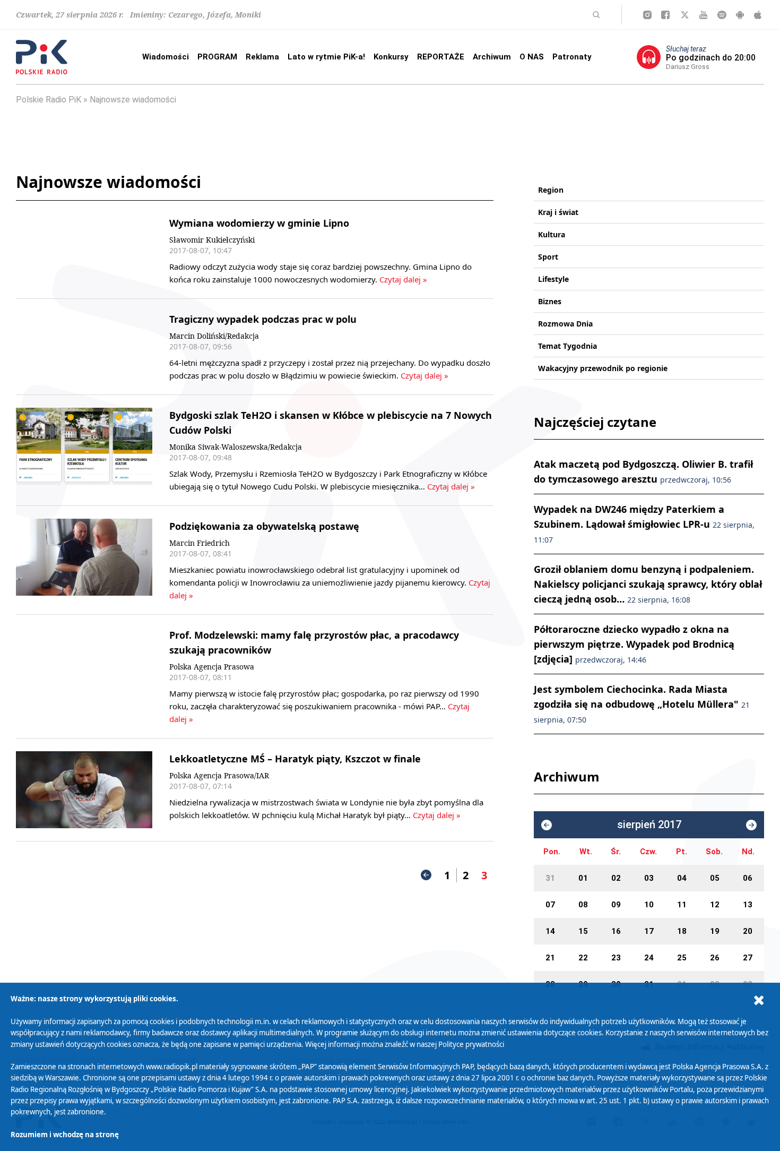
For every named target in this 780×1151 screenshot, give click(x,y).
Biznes (549, 301)
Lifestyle (553, 279)
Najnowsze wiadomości (133, 100)
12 (715, 904)
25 (682, 958)
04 (682, 878)
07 (550, 904)
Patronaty (572, 57)
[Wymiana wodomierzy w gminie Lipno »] (84, 251)
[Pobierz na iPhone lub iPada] (757, 15)
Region (551, 190)
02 (616, 878)
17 (649, 931)
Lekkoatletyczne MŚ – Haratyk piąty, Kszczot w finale (295, 758)
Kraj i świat (558, 212)
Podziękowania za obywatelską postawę (264, 526)
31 (550, 878)
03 (649, 878)
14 (550, 931)
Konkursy (391, 57)
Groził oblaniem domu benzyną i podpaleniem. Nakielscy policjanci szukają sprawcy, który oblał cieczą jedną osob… (648, 584)
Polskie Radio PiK (48, 100)
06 (747, 878)
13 (747, 904)
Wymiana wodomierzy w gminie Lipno (259, 223)
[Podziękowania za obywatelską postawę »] (84, 560)
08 (583, 904)
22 (583, 958)
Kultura (551, 234)
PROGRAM (217, 57)
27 (747, 958)
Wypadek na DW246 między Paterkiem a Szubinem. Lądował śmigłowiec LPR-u (644, 524)
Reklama (262, 57)
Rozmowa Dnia (565, 324)
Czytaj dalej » (402, 279)
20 (747, 931)
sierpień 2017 (649, 825)
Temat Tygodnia (567, 346)
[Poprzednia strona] (426, 875)
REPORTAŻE (440, 57)
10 (649, 904)
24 (649, 958)
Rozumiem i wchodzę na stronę (65, 1134)
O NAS (531, 57)
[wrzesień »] (751, 825)
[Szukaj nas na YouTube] (703, 15)
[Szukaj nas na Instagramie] (647, 15)
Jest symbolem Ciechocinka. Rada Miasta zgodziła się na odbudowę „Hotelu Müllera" (642, 704)
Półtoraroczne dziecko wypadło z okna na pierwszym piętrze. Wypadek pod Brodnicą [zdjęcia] (634, 644)
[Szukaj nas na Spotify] (721, 15)
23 (616, 958)
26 (715, 958)
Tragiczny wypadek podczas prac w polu (263, 319)
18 (682, 931)
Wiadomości (165, 57)
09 (616, 904)
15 (583, 931)
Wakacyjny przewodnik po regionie (603, 368)
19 (715, 931)
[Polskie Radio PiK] (41, 57)
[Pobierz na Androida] (740, 15)
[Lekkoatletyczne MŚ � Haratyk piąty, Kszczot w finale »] (84, 789)
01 (583, 878)
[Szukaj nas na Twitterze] (685, 15)
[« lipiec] (546, 825)
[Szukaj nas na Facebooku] (665, 15)
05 (715, 878)
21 (550, 958)
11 (682, 904)
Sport (548, 257)
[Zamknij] (758, 1000)
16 (616, 931)
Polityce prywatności (471, 1044)
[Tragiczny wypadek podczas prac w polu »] (84, 347)
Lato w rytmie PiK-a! (326, 57)
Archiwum (492, 57)
